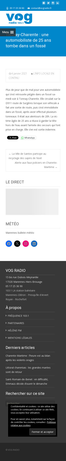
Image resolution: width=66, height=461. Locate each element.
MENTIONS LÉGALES (20, 337)
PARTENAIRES (16, 323)
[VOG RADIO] (25, 18)
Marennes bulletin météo (20, 232)
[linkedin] (57, 4)
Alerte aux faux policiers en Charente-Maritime (36, 165)
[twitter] (48, 4)
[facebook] (44, 4)
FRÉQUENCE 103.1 (18, 315)
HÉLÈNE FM (14, 330)
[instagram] (53, 4)
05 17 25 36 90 (14, 286)
